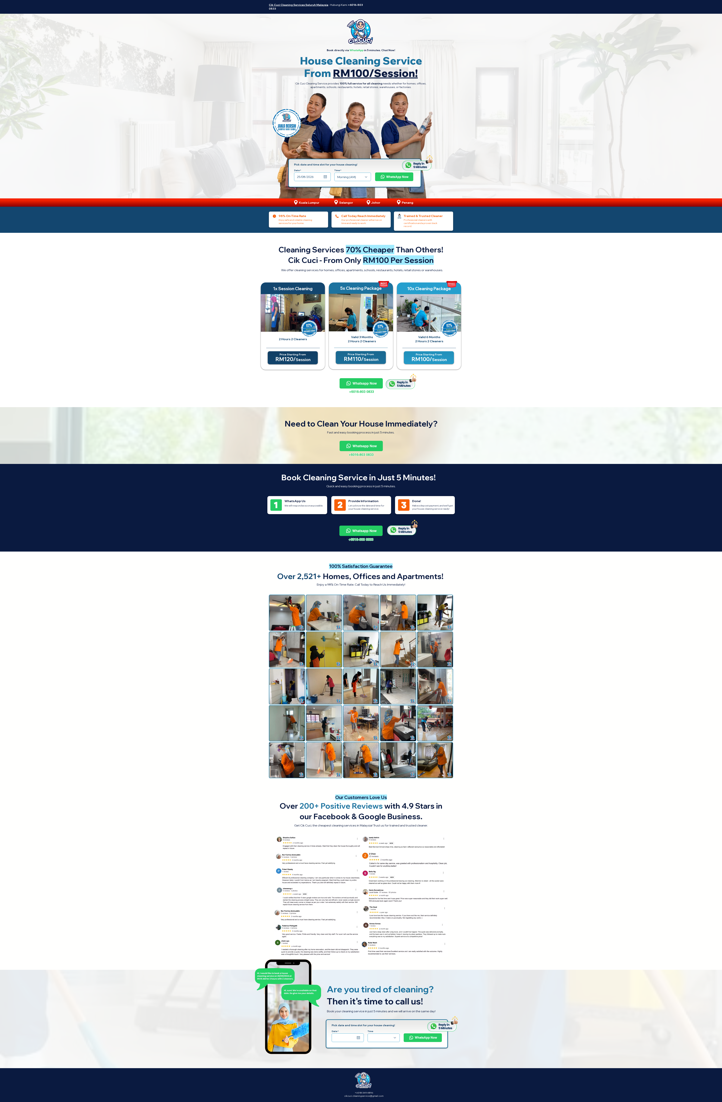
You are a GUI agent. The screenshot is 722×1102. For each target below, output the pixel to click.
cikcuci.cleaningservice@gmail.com (364, 1095)
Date (298, 170)
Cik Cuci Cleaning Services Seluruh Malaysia (298, 5)
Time (337, 170)
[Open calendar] (325, 176)
